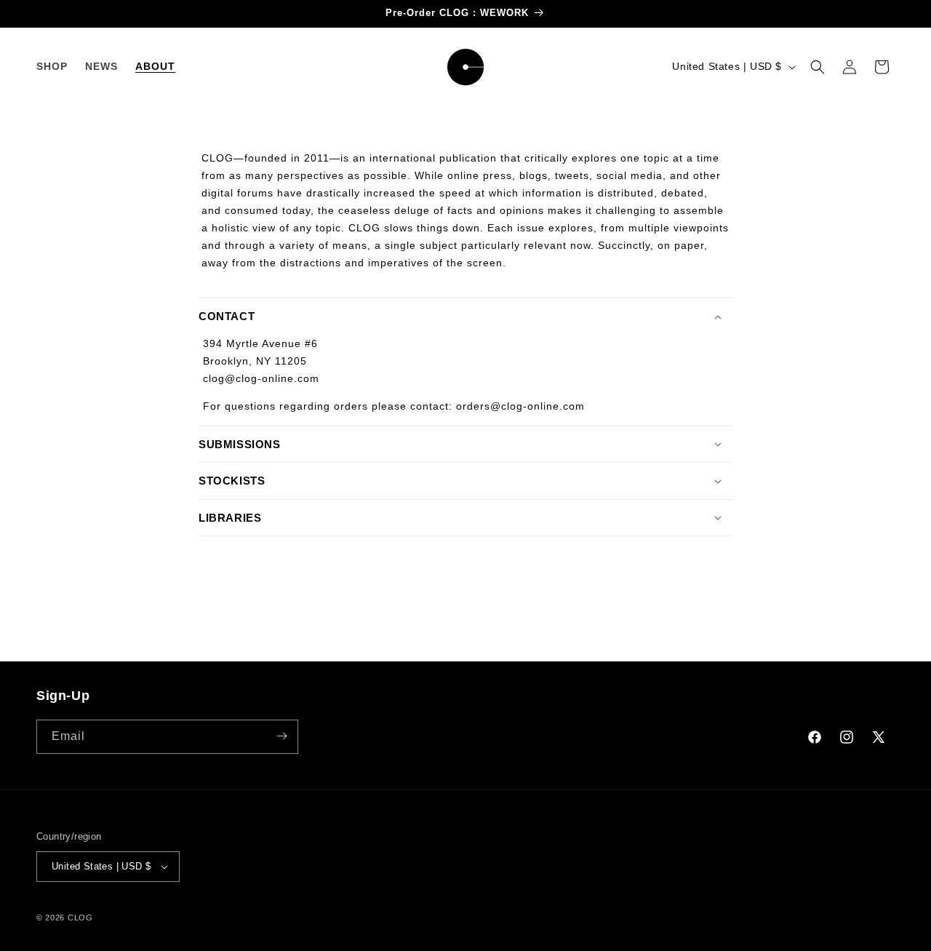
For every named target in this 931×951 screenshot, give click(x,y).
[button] (818, 67)
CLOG (80, 917)
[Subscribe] (281, 736)
